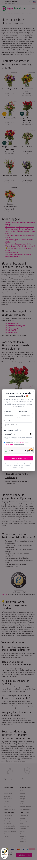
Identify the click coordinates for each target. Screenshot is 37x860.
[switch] (4, 857)
